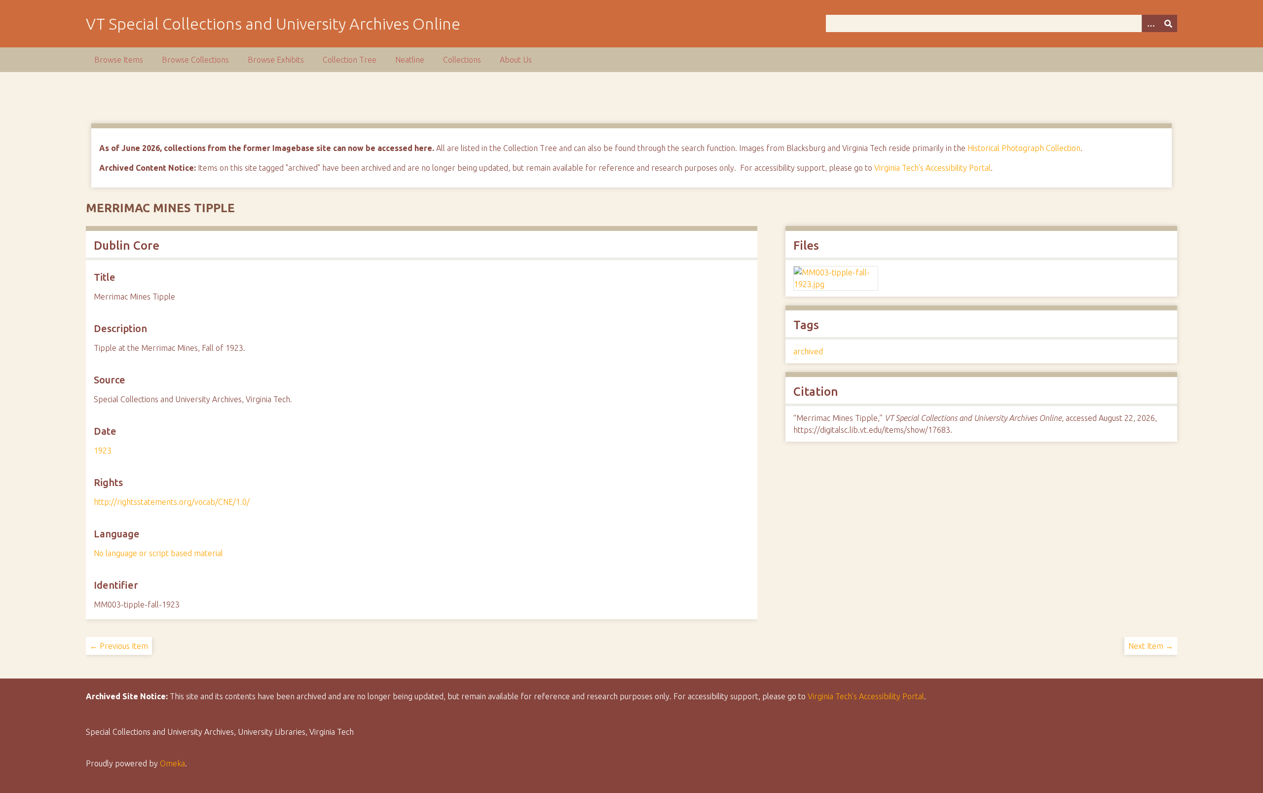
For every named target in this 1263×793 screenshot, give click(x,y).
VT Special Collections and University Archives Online (273, 24)
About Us (516, 59)
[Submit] (1168, 23)
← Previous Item (119, 646)
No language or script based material (158, 553)
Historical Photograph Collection (1023, 148)
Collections (462, 59)
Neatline (409, 59)
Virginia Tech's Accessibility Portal (932, 167)
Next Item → (1150, 646)
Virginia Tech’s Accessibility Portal (866, 696)
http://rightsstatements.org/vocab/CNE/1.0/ (172, 501)
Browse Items (118, 59)
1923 (102, 450)
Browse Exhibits (276, 59)
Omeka (172, 763)
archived (808, 351)
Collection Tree (349, 59)
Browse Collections (195, 59)
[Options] (1150, 23)
